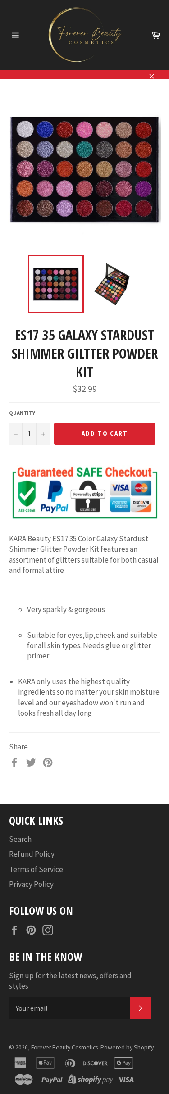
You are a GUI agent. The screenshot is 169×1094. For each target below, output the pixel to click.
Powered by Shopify (127, 1047)
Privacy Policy (31, 884)
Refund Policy (32, 854)
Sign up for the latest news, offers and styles (70, 981)
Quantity (22, 412)
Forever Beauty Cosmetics (64, 1047)
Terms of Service (36, 869)
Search (20, 839)
